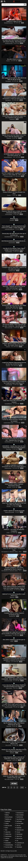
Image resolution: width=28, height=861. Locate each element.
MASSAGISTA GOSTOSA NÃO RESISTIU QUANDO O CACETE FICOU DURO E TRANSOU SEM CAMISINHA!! (14, 660)
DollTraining (19, 821)
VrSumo (7, 823)
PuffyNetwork (19, 834)
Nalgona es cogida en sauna (14, 21)
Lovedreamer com (20, 842)
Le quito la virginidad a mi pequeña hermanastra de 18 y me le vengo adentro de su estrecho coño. (14, 466)
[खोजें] (24, 4)
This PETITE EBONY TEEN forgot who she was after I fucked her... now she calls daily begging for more (14, 326)
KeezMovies (7, 821)
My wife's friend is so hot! (14, 59)
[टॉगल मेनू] (1, 1)
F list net (18, 831)
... (19, 787)
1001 (22, 787)
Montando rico (14, 218)
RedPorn (7, 814)
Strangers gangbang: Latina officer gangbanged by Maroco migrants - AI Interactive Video (14, 569)
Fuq (17, 840)
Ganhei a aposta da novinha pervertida (14, 510)
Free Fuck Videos (8, 846)
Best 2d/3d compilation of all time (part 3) (14, 639)
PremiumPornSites (9, 844)
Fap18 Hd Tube (20, 816)
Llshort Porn (7, 831)
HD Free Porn (19, 838)
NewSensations (8, 836)
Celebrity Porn (8, 834)
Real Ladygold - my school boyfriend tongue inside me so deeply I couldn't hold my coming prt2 (14, 227)
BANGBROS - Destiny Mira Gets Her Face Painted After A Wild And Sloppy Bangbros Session (14, 447)
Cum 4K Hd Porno (20, 819)
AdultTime (7, 812)
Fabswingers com (20, 829)
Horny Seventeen (20, 814)
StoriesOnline (8, 842)
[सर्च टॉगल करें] (4, 1)
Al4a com (18, 825)
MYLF (6, 827)
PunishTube (19, 827)
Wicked (6, 840)
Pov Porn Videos (20, 823)
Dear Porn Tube (8, 825)
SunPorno (7, 838)
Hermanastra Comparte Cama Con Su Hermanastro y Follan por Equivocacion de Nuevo (14, 98)
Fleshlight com (8, 819)
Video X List (19, 836)
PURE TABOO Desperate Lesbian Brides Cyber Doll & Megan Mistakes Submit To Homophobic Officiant (14, 588)
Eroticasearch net (20, 812)
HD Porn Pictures (8, 816)
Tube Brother (19, 846)
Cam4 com (19, 844)
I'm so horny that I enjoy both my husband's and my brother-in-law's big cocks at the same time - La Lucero (14, 633)
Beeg (6, 829)
